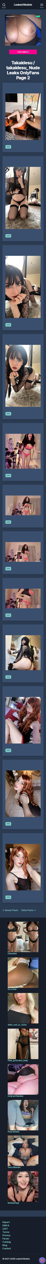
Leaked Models (23, 4)
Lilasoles (12, 953)
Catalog (6, 1242)
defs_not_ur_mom (17, 1024)
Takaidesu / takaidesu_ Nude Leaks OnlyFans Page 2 (23, 70)
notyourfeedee (15, 1096)
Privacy (6, 1235)
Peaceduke (13, 1131)
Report (6, 1222)
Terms (5, 1232)
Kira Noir (12, 989)
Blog (4, 1245)
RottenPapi (13, 1203)
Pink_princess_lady (18, 1060)
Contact (6, 1248)
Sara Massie (14, 1167)
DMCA (5, 1225)
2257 (5, 1228)
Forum (5, 1238)
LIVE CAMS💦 (23, 52)
